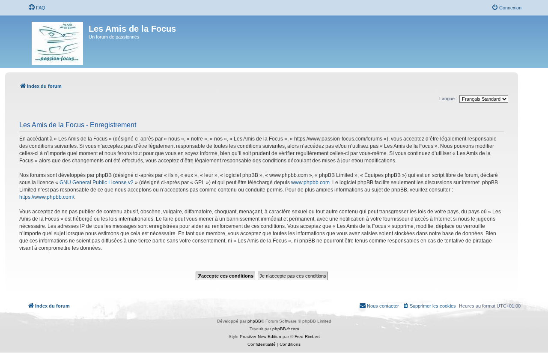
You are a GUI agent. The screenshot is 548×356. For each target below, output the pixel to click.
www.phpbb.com (310, 182)
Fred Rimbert (307, 336)
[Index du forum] (58, 42)
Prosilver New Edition (260, 336)
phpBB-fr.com (285, 328)
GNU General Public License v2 (97, 182)
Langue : (448, 98)
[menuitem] (36, 8)
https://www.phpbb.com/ (46, 197)
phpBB (254, 321)
